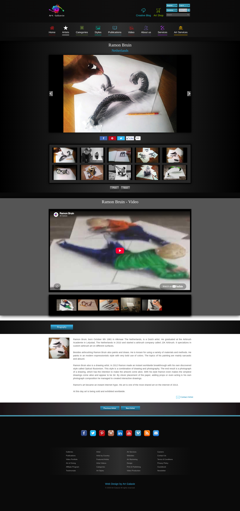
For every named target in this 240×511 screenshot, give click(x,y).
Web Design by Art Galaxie (120, 483)
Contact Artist (186, 397)
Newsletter (161, 471)
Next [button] (126, 188)
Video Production (133, 471)
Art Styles (100, 471)
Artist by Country (103, 456)
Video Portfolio (72, 459)
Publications (114, 32)
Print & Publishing (134, 467)
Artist (98, 452)
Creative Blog (143, 15)
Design (129, 463)
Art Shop (158, 15)
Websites (130, 456)
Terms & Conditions (165, 459)
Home (52, 32)
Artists (65, 32)
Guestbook (161, 467)
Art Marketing (132, 459)
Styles (98, 32)
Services (162, 32)
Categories (82, 32)
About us (146, 32)
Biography (61, 327)
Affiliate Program (72, 467)
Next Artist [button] (130, 408)
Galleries (69, 452)
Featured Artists (102, 459)
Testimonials (71, 471)
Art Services (181, 32)
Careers (160, 452)
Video (131, 32)
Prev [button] (114, 188)
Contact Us (161, 456)
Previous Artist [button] (110, 408)
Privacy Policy (162, 463)
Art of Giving (71, 463)
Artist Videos (101, 463)
